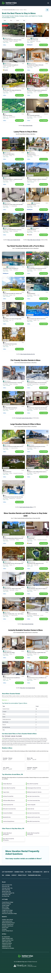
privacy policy (22, 875)
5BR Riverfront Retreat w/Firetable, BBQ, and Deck (13, 446)
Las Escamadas (5, 909)
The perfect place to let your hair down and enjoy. (13, 497)
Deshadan (4, 929)
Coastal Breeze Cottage (7, 902)
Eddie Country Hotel (6, 942)
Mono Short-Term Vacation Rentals (27, 688)
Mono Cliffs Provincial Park (32, 784)
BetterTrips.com (22, 961)
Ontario (4, 42)
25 (36, 709)
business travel (19, 872)
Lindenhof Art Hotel (6, 945)
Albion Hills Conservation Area (33, 821)
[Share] (47, 9)
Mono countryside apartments (33, 115)
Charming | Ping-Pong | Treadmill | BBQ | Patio (36, 652)
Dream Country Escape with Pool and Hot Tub (36, 318)
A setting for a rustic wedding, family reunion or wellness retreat (36, 472)
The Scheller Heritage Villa (8, 893)
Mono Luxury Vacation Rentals (14, 240)
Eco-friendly (19, 736)
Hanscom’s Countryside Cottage (9, 913)
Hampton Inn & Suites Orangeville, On (10, 65)
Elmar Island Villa (6, 890)
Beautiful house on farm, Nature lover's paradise (13, 204)
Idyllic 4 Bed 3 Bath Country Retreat (10, 407)
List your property (7, 872)
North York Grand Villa (7, 885)
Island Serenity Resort (7, 921)
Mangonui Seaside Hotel (7, 940)
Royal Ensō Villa (5, 886)
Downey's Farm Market (7, 813)
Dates (5, 20)
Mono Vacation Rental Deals (27, 624)
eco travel (28, 872)
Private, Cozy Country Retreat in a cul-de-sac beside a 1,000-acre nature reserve (12, 230)
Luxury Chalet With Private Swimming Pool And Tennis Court (36, 269)
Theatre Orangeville (31, 804)
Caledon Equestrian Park (8, 804)
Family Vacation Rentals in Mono (26, 507)
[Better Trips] (25, 956)
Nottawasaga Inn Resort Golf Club (34, 788)
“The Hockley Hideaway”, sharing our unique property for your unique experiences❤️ (12, 40)
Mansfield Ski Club (7, 817)
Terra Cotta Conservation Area (33, 800)
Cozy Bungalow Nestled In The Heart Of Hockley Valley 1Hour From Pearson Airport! (36, 383)
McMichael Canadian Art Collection (34, 792)
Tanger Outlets (6, 792)
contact (14, 875)
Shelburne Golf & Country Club (33, 817)
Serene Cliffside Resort (7, 931)
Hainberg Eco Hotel (6, 946)
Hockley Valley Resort (31, 204)
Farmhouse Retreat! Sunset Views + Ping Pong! (12, 382)
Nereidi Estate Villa (6, 891)
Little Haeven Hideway (7, 115)
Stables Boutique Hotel (7, 938)
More (24, 20)
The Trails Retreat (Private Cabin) (10, 344)
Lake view (13, 736)
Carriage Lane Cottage (7, 912)
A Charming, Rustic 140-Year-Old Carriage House (13, 563)
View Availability (19, 45)
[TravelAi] (20, 965)
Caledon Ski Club (30, 809)
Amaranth (32, 182)
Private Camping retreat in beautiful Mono (11, 677)
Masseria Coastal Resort (7, 924)
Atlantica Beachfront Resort (8, 923)
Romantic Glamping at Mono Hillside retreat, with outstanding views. (13, 539)
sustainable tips (37, 872)
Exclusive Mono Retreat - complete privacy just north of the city (12, 180)
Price (11, 20)
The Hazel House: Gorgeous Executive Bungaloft (37, 407)
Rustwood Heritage (6, 904)
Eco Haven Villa (5, 896)
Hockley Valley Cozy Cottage (9, 652)
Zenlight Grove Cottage (7, 910)
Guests (17, 20)
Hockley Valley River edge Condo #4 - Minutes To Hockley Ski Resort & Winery (37, 589)
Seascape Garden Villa (7, 888)
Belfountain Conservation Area (9, 809)
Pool (3, 736)
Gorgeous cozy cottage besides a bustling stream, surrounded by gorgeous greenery (37, 91)
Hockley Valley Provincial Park (9, 788)
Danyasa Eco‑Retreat (7, 943)
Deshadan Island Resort (7, 926)
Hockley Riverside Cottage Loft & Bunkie (35, 65)
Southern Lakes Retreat (7, 919)
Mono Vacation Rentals (27, 125)
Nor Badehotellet (6, 937)
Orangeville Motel (30, 538)
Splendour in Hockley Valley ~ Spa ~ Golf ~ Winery (13, 614)
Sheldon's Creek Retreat (32, 614)
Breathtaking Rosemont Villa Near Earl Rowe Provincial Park (36, 447)
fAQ (3, 875)
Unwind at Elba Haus (7, 471)
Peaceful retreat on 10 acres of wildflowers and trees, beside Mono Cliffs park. (36, 678)
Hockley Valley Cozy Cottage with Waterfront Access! (12, 91)
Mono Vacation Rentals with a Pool (28, 354)
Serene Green (5, 927)
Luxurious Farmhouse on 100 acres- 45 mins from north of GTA (37, 180)
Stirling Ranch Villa (6, 894)
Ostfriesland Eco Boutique (8, 948)
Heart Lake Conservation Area (33, 796)
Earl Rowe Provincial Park (8, 796)
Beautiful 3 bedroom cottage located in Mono (12, 588)
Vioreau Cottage (5, 905)
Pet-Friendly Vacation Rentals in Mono (24, 418)
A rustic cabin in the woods (32, 39)
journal (7, 875)
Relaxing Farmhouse (31, 154)
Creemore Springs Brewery (8, 821)
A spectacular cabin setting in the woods (35, 563)
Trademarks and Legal (34, 875)
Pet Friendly (7, 736)
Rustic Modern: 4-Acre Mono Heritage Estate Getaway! (12, 319)
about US (46, 872)
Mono (7, 42)
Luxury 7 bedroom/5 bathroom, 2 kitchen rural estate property (12, 294)
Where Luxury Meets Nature (8, 154)
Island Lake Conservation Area (33, 813)
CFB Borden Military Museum (9, 800)
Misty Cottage (5, 907)
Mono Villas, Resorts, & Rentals (34, 240)
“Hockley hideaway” (31, 293)
